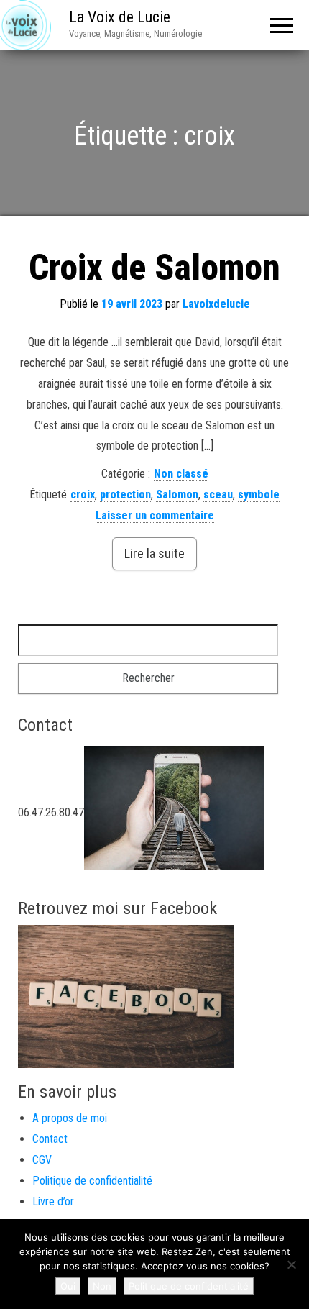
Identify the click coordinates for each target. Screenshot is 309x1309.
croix (82, 494)
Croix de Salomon (154, 267)
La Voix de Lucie (119, 17)
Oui (67, 1286)
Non (102, 1286)
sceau (218, 494)
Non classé (181, 473)
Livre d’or (53, 1201)
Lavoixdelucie (216, 304)
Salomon (177, 494)
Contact (50, 1139)
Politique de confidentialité (92, 1180)
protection (125, 494)
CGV (42, 1160)
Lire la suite (154, 553)
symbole (259, 494)
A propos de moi (69, 1118)
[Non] (291, 1264)
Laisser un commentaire (155, 515)
